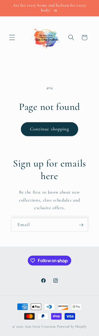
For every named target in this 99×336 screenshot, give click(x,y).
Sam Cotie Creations (40, 326)
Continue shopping (49, 129)
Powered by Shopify (72, 326)
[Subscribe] (81, 225)
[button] (12, 37)
